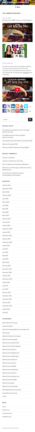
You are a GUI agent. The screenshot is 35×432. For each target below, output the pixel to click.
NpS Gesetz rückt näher (16, 161)
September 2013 (7, 306)
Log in (4, 406)
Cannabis (26, 72)
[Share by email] (26, 111)
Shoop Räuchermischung (9, 393)
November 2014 (7, 272)
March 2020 (5, 192)
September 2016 (7, 229)
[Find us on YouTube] (22, 106)
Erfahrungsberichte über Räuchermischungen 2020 (17, 140)
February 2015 (6, 265)
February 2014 (6, 292)
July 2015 (5, 249)
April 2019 (5, 198)
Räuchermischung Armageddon (11, 346)
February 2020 (6, 195)
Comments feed (7, 413)
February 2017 (6, 219)
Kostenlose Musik (7, 326)
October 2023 (6, 185)
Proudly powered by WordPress (10, 428)
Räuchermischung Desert (9, 359)
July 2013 (5, 312)
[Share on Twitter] (9, 111)
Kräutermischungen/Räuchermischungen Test (15, 329)
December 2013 (7, 296)
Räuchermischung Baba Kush (10, 353)
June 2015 (5, 252)
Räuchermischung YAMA (9, 379)
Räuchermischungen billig (9, 386)
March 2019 (5, 202)
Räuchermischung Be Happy (10, 356)
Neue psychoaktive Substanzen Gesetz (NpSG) (15, 147)
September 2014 (7, 279)
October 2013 (6, 302)
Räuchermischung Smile (9, 373)
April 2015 (5, 259)
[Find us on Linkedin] (13, 106)
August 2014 (6, 282)
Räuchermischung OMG (9, 366)
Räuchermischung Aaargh (9, 339)
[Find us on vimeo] (26, 106)
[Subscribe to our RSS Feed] (17, 106)
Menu (18, 7)
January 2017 (6, 222)
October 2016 (6, 225)
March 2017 (5, 215)
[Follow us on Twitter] (9, 106)
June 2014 (5, 289)
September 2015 (7, 242)
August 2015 (6, 245)
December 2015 (7, 235)
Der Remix (12, 157)
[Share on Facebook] (4, 111)
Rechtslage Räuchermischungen (11, 389)
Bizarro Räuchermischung (9, 323)
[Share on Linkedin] (22, 111)
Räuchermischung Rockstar (10, 369)
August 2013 (6, 309)
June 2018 (5, 205)
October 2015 (6, 239)
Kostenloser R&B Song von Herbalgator (17, 20)
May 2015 (5, 255)
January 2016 (6, 232)
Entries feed (6, 410)
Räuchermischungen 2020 (10, 144)
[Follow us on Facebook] (4, 106)
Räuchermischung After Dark (10, 343)
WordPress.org (6, 416)
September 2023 (7, 188)
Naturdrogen (6, 333)
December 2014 (7, 269)
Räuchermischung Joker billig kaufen (18, 164)
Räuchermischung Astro (9, 349)
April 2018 (5, 212)
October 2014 (6, 275)
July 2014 (5, 285)
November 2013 (7, 299)
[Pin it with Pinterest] (17, 111)
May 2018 (5, 209)
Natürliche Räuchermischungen (11, 336)
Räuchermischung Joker (9, 363)
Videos (4, 396)
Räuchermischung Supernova (10, 376)
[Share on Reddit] (13, 111)
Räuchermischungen (15, 2)
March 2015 (5, 262)
